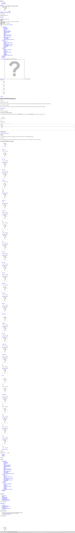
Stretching (5, 54)
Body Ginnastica (6, 28)
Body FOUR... (3, 283)
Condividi (4, 112)
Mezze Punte (5, 475)
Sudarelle (5, 33)
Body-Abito (5, 29)
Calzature (3, 40)
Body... (3, 221)
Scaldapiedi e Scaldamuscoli (8, 49)
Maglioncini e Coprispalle (7, 31)
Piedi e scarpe (6, 51)
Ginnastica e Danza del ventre (8, 42)
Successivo (1, 96)
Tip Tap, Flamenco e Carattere (8, 45)
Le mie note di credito (5, 506)
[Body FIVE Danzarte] (5, 291)
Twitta (1, 112)
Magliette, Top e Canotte (7, 34)
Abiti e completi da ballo (7, 471)
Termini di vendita (4, 497)
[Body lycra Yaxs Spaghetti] (5, 147)
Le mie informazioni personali (6, 508)
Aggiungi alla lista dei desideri (4, 133)
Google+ (7, 112)
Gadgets (5, 52)
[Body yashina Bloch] (5, 219)
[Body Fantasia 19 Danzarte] (5, 239)
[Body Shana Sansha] (5, 260)
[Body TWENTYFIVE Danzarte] (5, 444)
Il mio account (2, 503)
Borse (4, 48)
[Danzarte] (4, 10)
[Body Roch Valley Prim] (5, 250)
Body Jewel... (3, 200)
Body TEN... (3, 333)
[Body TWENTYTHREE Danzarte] (5, 423)
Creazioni (3, 56)
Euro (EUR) (3, 3)
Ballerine (5, 47)
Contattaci (1, 5)
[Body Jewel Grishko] (5, 198)
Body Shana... (3, 262)
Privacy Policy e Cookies (5, 500)
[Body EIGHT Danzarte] (5, 312)
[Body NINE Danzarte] (5, 321)
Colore (2, 127)
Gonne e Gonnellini (6, 32)
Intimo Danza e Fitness (7, 30)
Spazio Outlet (4, 55)
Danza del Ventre (6, 37)
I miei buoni (3, 509)
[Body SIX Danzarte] (5, 301)
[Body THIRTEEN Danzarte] (5, 363)
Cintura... (3, 189)
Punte (4, 41)
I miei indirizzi (4, 507)
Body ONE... (3, 272)
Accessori (3, 482)
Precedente (1, 79)
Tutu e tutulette (6, 38)
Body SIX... (3, 303)
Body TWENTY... (4, 394)
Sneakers (5, 43)
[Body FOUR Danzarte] (5, 281)
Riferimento (2, 100)
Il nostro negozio (4, 495)
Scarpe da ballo (6, 46)
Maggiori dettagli (2, 108)
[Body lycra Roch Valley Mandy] (5, 178)
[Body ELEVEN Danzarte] (5, 342)
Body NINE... (3, 323)
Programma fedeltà (4, 498)
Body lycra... (3, 149)
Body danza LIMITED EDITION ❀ (9, 39)
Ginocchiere (5, 53)
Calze (4, 464)
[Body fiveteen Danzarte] (4, 87)
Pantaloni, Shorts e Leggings (8, 35)
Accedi (1, 0)
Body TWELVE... (4, 354)
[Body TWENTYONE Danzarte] (5, 403)
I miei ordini (3, 505)
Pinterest (10, 112)
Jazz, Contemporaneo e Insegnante (8, 44)
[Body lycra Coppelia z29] (5, 157)
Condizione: (2, 102)
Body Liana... (3, 210)
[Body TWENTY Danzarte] (5, 392)
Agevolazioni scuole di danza (6, 499)
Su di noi (3, 57)
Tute (4, 36)
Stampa (3, 117)
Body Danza (5, 27)
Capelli (5, 50)
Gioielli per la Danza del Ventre (8, 489)
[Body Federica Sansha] (5, 229)
